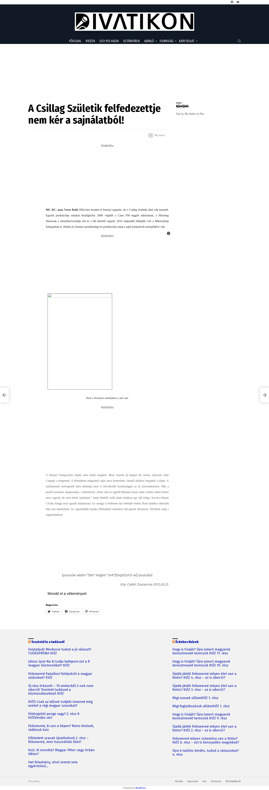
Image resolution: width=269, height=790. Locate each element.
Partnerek (216, 781)
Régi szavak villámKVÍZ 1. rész (195, 698)
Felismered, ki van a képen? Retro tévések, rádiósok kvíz (61, 728)
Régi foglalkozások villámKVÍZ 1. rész (201, 706)
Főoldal (75, 41)
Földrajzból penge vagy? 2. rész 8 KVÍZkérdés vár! (53, 716)
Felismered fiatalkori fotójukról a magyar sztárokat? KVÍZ (60, 676)
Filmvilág (166, 41)
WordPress (140, 788)
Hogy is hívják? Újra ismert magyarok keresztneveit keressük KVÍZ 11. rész (201, 651)
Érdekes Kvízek (187, 642)
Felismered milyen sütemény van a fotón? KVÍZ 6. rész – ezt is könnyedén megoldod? (205, 740)
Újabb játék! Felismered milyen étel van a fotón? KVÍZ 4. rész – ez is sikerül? (204, 676)
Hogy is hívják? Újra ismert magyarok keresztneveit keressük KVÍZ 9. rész (201, 716)
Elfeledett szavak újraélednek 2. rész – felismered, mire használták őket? (58, 740)
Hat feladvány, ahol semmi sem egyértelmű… (53, 764)
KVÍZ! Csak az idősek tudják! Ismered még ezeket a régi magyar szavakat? (60, 704)
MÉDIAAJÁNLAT (233, 781)
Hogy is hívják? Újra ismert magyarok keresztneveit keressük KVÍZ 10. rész (201, 663)
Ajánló (149, 41)
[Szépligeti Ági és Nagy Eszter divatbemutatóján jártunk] (4, 395)
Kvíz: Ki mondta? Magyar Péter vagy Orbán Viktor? (61, 752)
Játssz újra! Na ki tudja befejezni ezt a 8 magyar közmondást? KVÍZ (59, 663)
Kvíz (204, 781)
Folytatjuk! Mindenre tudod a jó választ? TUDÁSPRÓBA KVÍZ (59, 651)
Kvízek (90, 41)
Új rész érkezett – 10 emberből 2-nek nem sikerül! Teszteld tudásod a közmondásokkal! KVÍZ (60, 690)
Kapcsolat (186, 41)
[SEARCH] (239, 41)
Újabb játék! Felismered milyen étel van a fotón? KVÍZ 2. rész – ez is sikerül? (204, 728)
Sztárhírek (131, 41)
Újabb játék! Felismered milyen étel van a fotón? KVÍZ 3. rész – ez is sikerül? (204, 688)
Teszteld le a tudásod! (48, 642)
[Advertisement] (134, 73)
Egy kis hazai (109, 41)
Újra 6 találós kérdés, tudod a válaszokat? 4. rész (205, 752)
